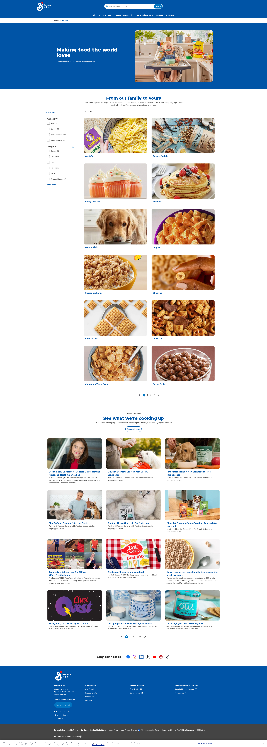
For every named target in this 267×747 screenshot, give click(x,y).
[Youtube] (154, 656)
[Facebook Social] (128, 656)
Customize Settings (205, 743)
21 (140, 637)
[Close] (263, 743)
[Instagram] (134, 656)
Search (158, 6)
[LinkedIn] (141, 656)
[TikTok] (167, 656)
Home (56, 21)
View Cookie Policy (98, 745)
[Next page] (159, 395)
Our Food (65, 21)
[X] (148, 656)
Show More (51, 184)
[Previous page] (140, 395)
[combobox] (130, 6)
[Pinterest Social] (161, 657)
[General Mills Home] (44, 6)
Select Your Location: (63, 712)
